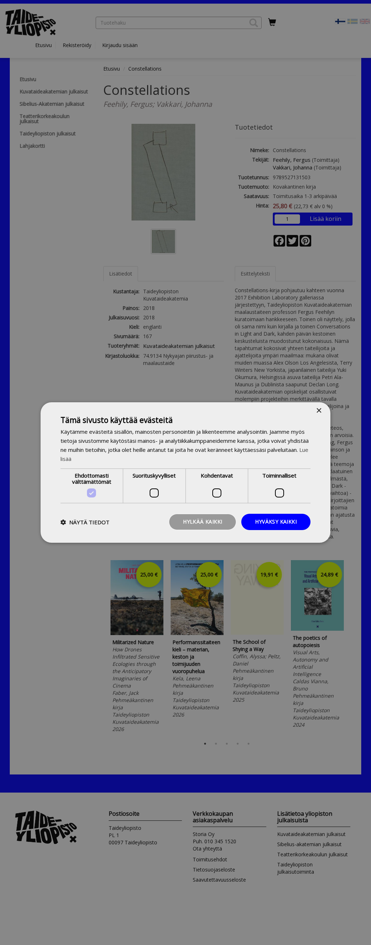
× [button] (318, 410)
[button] (85, 522)
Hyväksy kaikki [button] (276, 521)
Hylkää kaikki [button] (202, 521)
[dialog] (185, 472)
